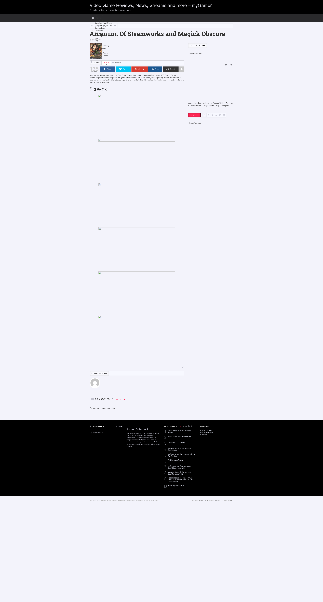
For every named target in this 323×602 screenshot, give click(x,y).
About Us (99, 15)
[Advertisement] (210, 80)
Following (98, 35)
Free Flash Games (206, 430)
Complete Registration (103, 23)
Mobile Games (100, 48)
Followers (98, 33)
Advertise (99, 20)
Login (97, 38)
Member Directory (102, 45)
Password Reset (101, 53)
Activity (98, 18)
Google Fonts (203, 500)
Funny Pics (203, 435)
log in (99, 408)
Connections (100, 28)
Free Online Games (206, 432)
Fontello (217, 500)
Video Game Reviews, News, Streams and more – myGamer (151, 5)
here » (231, 500)
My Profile (99, 50)
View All (118, 426)
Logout (97, 43)
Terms (97, 58)
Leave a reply (119, 399)
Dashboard (99, 30)
